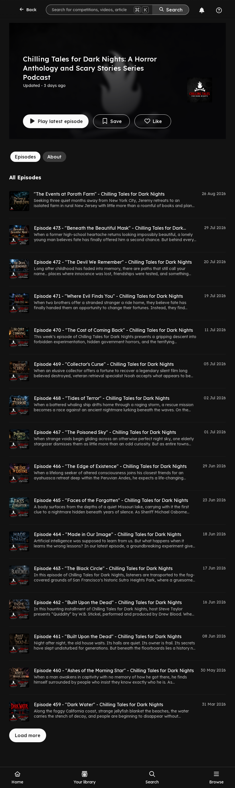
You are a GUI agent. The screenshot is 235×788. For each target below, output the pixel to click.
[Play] (19, 201)
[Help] (219, 10)
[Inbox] (202, 10)
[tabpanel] (117, 458)
